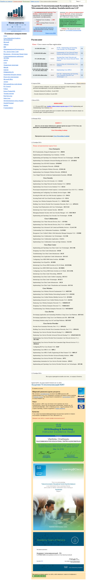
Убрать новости (81, 83)
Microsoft (6, 42)
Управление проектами (11, 65)
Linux (5, 62)
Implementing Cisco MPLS (64, 70)
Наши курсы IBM (50, 33)
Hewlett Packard (9, 103)
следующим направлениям (73, 30)
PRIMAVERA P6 (9, 72)
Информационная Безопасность (14, 49)
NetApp (6, 105)
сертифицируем (45, 394)
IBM (5, 47)
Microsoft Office (8, 79)
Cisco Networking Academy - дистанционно (12, 39)
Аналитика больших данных (12, 74)
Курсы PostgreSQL (9, 91)
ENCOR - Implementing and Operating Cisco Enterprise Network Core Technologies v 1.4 (67, 75)
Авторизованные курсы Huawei (13, 100)
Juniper (6, 81)
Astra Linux (7, 98)
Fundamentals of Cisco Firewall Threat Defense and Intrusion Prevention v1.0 (67, 53)
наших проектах (60, 408)
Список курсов (17, 1)
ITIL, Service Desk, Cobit (11, 51)
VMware (6, 44)
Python (6, 89)
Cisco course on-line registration (48, 1)
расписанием (66, 397)
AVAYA (6, 60)
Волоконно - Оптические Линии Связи (16, 54)
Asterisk (6, 70)
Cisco (5, 36)
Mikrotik (6, 67)
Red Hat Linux (8, 96)
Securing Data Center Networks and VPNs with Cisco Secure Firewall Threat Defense (68, 59)
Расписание (26, 1)
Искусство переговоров (11, 77)
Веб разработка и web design (13, 84)
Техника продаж (9, 93)
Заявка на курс (35, 1)
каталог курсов (38, 397)
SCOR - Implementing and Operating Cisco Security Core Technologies (67, 48)
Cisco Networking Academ (61, 136)
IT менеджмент (8, 108)
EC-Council (7, 86)
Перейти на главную (6, 1)
